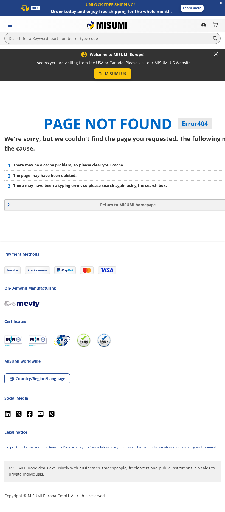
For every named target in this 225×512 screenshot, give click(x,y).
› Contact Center (135, 447)
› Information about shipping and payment (184, 447)
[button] (192, 8)
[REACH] (104, 340)
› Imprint (10, 447)
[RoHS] (84, 340)
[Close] (216, 53)
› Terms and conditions (39, 447)
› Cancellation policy (103, 447)
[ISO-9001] (13, 340)
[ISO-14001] (38, 340)
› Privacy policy (72, 447)
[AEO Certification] (61, 340)
